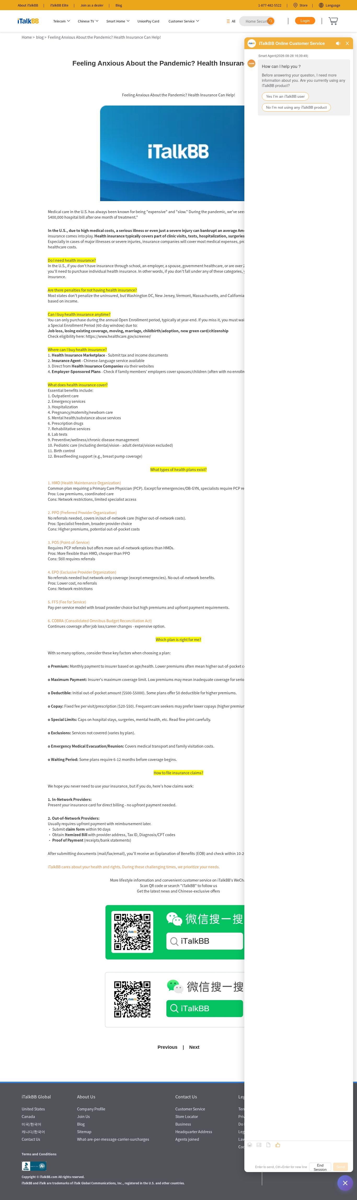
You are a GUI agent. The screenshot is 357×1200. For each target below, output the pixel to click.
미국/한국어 (31, 1124)
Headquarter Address (193, 1131)
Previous (167, 1047)
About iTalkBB (28, 5)
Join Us (83, 1116)
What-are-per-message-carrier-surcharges (113, 1139)
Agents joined (187, 1139)
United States (33, 1108)
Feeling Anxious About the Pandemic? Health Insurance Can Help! (104, 37)
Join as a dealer (91, 5)
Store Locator (186, 1116)
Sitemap (84, 1131)
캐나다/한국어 (33, 1131)
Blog (119, 5)
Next (194, 1047)
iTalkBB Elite (59, 5)
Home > (28, 37)
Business (183, 1124)
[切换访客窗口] (345, 1183)
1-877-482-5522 (269, 5)
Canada (28, 1116)
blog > (41, 37)
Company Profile (91, 1108)
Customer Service (190, 1108)
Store (304, 5)
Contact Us (31, 1139)
